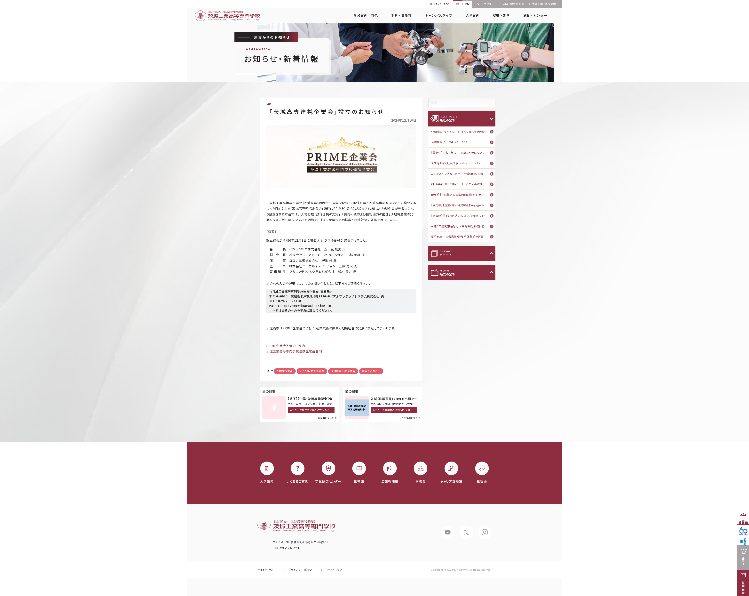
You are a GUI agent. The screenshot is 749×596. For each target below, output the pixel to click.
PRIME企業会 (285, 371)
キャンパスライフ (439, 15)
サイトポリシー (266, 570)
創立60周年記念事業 (312, 371)
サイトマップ (335, 570)
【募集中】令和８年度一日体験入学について (458, 153)
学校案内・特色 (366, 15)
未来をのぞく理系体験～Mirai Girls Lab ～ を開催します (463, 163)
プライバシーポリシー (301, 570)
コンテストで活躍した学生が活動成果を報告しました (463, 174)
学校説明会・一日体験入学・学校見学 (533, 4)
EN (467, 4)
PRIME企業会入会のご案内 (285, 345)
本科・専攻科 (401, 15)
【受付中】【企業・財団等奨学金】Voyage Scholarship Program (463, 205)
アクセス (486, 4)
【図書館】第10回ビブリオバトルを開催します (458, 216)
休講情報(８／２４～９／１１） (449, 142)
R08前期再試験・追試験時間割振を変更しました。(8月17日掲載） (463, 195)
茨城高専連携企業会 (343, 371)
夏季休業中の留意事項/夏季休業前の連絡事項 (460, 236)
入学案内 (472, 15)
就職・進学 (501, 15)
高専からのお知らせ (272, 37)
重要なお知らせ (371, 371)
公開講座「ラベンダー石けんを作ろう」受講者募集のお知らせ (463, 132)
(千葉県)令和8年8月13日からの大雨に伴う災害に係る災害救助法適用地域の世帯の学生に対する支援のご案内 (463, 184)
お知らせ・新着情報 (281, 56)
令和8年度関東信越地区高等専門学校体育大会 (461, 226)
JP (457, 4)
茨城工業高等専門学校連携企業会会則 (294, 351)
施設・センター (535, 15)
